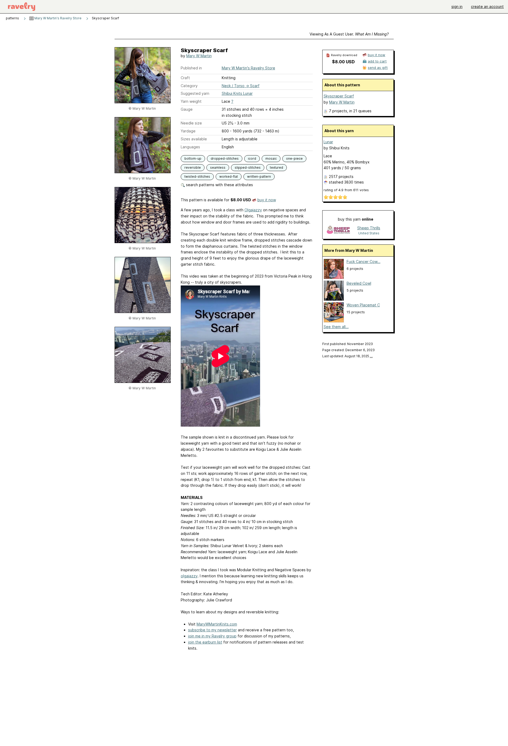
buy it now (266, 200)
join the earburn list (205, 642)
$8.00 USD (343, 61)
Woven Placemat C (363, 305)
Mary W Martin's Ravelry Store (57, 18)
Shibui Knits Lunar (237, 93)
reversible (192, 167)
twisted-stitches (197, 176)
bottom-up (192, 158)
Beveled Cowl (359, 283)
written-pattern (259, 176)
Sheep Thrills (368, 228)
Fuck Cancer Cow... (363, 261)
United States (368, 233)
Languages (190, 147)
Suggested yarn (195, 93)
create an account (487, 6)
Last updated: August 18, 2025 (347, 356)
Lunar (328, 142)
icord (252, 158)
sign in (456, 6)
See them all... (336, 326)
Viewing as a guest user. (349, 34)
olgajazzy (189, 576)
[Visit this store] (338, 230)
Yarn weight (191, 101)
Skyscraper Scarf (339, 96)
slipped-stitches (248, 167)
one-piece (294, 158)
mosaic (271, 158)
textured (276, 167)
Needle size (191, 123)
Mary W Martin (199, 55)
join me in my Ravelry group (212, 636)
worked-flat (228, 176)
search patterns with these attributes (219, 184)
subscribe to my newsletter (212, 630)
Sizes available (194, 139)
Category (189, 85)
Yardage (188, 131)
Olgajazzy (253, 210)
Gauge (187, 109)
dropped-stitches (225, 158)
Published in (191, 68)
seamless (217, 167)
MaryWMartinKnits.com (217, 624)
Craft (185, 77)
